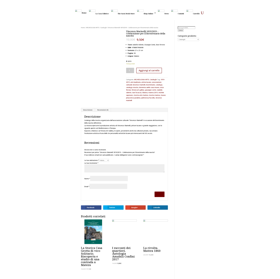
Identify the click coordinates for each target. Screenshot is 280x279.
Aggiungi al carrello (149, 70)
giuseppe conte (150, 90)
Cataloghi (104, 28)
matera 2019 (153, 92)
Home (84, 13)
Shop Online (148, 14)
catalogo (159, 85)
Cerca (181, 30)
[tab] (88, 110)
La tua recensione (91, 163)
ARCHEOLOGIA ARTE (92, 28)
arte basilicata (135, 82)
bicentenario (150, 85)
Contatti (181, 14)
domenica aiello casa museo (149, 87)
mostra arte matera (141, 95)
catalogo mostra (132, 87)
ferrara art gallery (138, 90)
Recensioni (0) (102, 110)
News (166, 14)
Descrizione (87, 110)
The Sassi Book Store (126, 14)
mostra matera (154, 95)
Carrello (196, 14)
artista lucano (146, 82)
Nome (87, 179)
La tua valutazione (91, 160)
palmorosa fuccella (148, 98)
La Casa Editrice (102, 14)
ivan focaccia (136, 92)
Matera (145, 92)
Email (86, 186)
